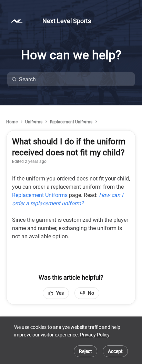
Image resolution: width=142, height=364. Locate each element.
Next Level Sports (66, 20)
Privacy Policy (95, 334)
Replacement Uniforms (71, 121)
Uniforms (33, 121)
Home (12, 121)
